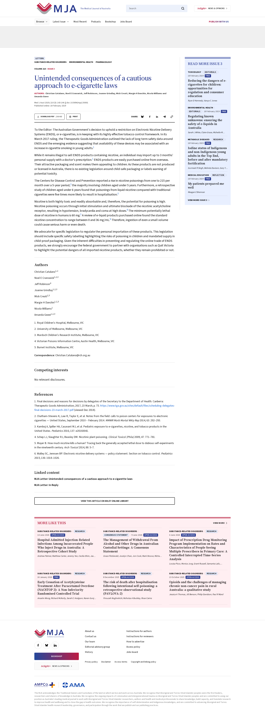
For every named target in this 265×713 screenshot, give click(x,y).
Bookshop (110, 21)
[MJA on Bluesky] (46, 645)
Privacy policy (91, 661)
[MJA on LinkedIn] (55, 645)
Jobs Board (126, 21)
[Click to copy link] (172, 117)
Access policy (133, 647)
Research (218, 139)
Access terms (121, 661)
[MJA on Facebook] (38, 645)
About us (89, 631)
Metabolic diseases (199, 139)
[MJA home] (49, 633)
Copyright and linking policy (143, 661)
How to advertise (135, 641)
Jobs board (132, 652)
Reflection (218, 175)
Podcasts (96, 21)
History (89, 652)
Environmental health (81, 62)
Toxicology (194, 72)
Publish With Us (219, 21)
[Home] (73, 8)
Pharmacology (104, 62)
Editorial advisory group (97, 647)
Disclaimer (106, 661)
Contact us (90, 636)
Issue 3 (51, 68)
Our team (90, 641)
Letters (39, 58)
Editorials (210, 72)
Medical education (198, 175)
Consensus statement (116, 535)
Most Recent (80, 21)
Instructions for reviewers (140, 636)
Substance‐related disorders (50, 62)
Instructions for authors (139, 631)
